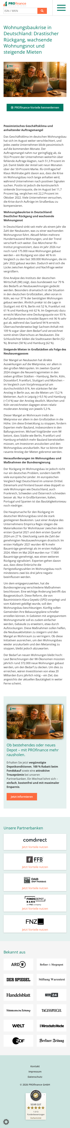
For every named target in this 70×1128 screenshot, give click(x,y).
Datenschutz (35, 1076)
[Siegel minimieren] (44, 1095)
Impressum (35, 1071)
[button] (6, 1122)
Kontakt (35, 1066)
